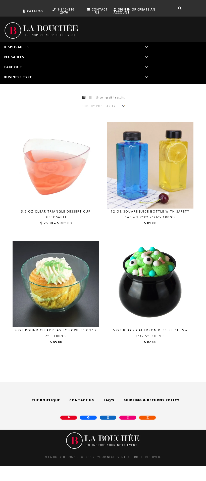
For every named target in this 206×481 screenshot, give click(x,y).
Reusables (14, 57)
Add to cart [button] (153, 199)
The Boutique (46, 400)
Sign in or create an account (134, 11)
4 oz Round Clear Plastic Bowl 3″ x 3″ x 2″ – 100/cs (56, 333)
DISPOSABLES (16, 47)
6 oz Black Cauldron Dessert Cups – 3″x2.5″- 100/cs (150, 333)
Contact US (100, 11)
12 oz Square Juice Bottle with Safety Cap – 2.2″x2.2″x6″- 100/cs (150, 214)
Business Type (18, 77)
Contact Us (81, 400)
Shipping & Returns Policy (152, 400)
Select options (59, 199)
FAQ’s (109, 400)
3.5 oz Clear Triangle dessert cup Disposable (56, 214)
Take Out (13, 67)
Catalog (35, 11)
